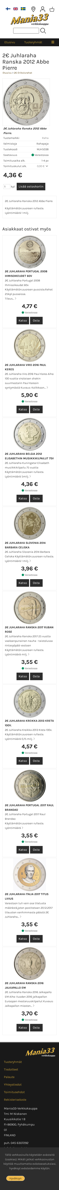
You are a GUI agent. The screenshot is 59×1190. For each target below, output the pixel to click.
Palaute (9, 1077)
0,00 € (41, 166)
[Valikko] (53, 42)
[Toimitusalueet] (33, 9)
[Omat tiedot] (42, 9)
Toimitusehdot (14, 1092)
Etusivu (9, 42)
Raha (45, 138)
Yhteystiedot (13, 1084)
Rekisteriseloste (15, 1099)
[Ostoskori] (52, 9)
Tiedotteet (11, 1069)
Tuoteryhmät (33, 42)
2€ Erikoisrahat (23, 72)
